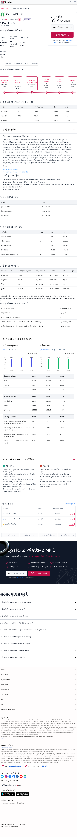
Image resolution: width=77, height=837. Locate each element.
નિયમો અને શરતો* (20, 577)
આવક (5, 350)
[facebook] (13, 776)
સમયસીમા (8, 64)
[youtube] (21, 776)
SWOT (27, 64)
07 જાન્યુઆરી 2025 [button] (73, 83)
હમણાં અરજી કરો (62, 35)
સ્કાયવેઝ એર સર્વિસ (10, 524)
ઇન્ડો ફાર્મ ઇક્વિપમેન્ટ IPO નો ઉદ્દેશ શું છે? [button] (12, 657)
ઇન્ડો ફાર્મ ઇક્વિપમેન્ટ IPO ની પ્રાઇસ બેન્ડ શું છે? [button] (14, 616)
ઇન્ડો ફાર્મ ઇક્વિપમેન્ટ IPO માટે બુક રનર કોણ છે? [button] (14, 650)
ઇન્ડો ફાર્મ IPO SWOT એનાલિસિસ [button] (18, 459)
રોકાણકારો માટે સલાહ (7, 747)
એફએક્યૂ (35, 64)
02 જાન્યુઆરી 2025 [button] (17, 83)
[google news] (24, 776)
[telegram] (2, 776)
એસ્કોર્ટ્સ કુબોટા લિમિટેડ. (10, 169)
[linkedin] (17, 776)
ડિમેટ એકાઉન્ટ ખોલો (39, 573)
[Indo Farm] (19, 19)
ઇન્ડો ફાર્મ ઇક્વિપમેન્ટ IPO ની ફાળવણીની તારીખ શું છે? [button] (16, 637)
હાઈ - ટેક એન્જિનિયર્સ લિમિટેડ (13, 519)
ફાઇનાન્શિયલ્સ (18, 64)
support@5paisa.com (15, 766)
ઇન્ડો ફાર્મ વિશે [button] (9, 129)
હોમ (2, 8)
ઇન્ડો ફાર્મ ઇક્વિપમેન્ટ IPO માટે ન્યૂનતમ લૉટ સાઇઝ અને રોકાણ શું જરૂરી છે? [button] (23, 630)
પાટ (16, 350)
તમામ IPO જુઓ (69, 504)
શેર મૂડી (54, 350)
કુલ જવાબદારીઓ (45, 350)
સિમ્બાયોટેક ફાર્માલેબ (10, 514)
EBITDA (11, 350)
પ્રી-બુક (72, 514)
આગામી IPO (9, 535)
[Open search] (70, 2)
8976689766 (44, 766)
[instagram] (6, 776)
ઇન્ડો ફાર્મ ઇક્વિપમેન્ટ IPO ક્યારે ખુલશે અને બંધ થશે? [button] (16, 602)
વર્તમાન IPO (28, 535)
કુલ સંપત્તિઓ (61, 350)
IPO (7, 8)
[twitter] (9, 776)
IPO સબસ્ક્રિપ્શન (65, 535)
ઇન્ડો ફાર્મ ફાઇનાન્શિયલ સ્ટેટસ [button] (17, 338)
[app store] (22, 794)
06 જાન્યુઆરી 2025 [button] (46, 83)
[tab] (38, 129)
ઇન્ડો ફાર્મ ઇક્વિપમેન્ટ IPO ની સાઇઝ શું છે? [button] (13, 609)
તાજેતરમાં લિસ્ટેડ (47, 535)
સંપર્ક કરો (3, 738)
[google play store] (8, 794)
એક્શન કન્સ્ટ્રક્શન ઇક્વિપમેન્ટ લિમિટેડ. (15, 172)
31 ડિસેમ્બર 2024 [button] (4, 83)
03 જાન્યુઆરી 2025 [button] (32, 83)
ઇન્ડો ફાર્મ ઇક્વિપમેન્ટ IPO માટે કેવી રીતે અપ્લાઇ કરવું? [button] (16, 623)
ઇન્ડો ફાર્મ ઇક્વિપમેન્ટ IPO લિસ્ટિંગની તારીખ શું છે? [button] (15, 644)
